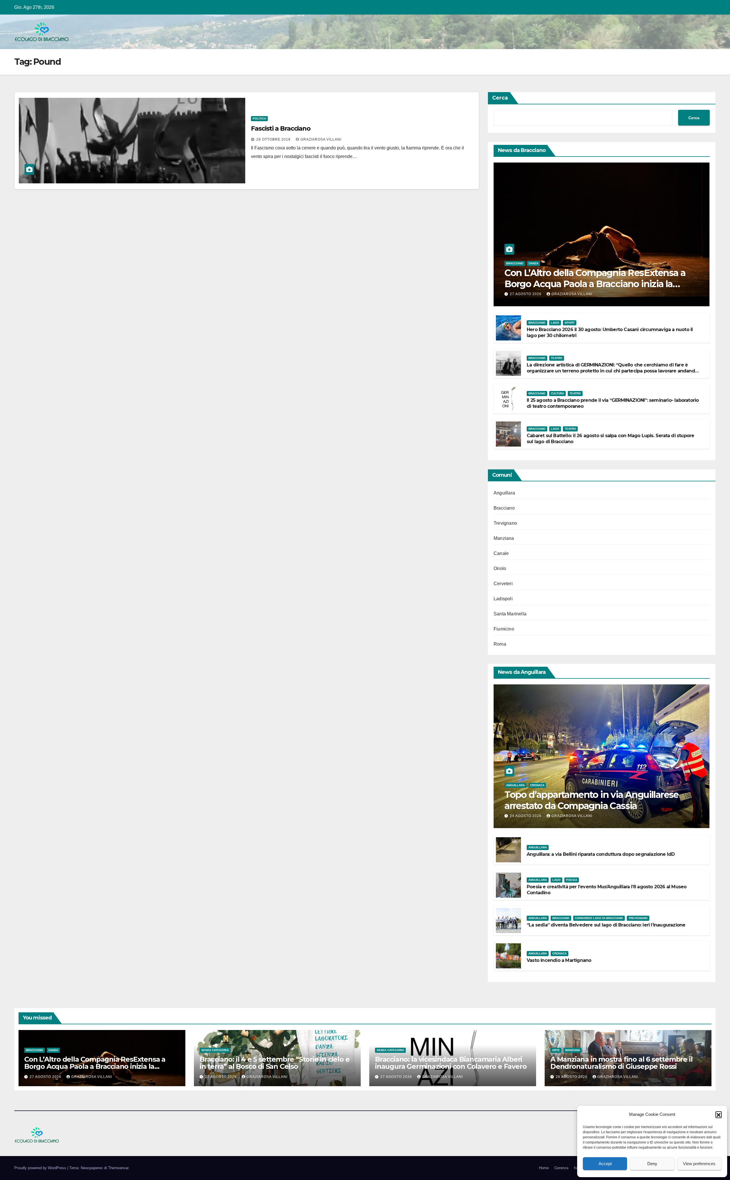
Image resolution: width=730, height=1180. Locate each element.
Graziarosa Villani (321, 139)
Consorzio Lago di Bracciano (599, 918)
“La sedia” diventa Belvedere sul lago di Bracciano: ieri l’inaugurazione (606, 925)
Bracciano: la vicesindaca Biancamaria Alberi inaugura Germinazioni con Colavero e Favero (450, 1062)
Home (544, 1168)
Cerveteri (503, 583)
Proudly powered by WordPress (40, 1168)
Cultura (557, 393)
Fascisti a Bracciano (281, 128)
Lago (555, 322)
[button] (718, 1114)
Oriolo (500, 568)
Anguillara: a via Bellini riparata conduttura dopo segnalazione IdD (601, 854)
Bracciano (514, 263)
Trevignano (505, 523)
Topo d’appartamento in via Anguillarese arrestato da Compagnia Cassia (591, 800)
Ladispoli (503, 598)
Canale (501, 553)
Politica (259, 118)
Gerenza (561, 1168)
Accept (605, 1163)
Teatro (556, 358)
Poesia (571, 879)
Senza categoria (215, 1050)
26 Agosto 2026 (572, 1077)
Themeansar (118, 1168)
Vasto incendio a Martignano (559, 960)
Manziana (504, 538)
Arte (556, 1050)
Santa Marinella (510, 613)
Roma (500, 644)
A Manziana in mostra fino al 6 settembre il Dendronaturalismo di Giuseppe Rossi (621, 1062)
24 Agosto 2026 (526, 816)
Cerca (500, 98)
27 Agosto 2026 (526, 294)
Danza (533, 263)
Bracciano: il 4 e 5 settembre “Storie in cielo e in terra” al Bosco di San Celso (274, 1062)
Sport (570, 322)
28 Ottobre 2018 (274, 139)
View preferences (699, 1163)
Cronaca (537, 785)
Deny (652, 1163)
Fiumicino (504, 629)
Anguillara (504, 492)
